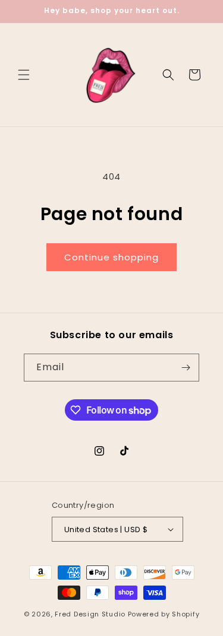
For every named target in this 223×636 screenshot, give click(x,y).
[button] (24, 75)
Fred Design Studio (90, 614)
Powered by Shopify (164, 614)
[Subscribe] (185, 367)
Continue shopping (111, 257)
